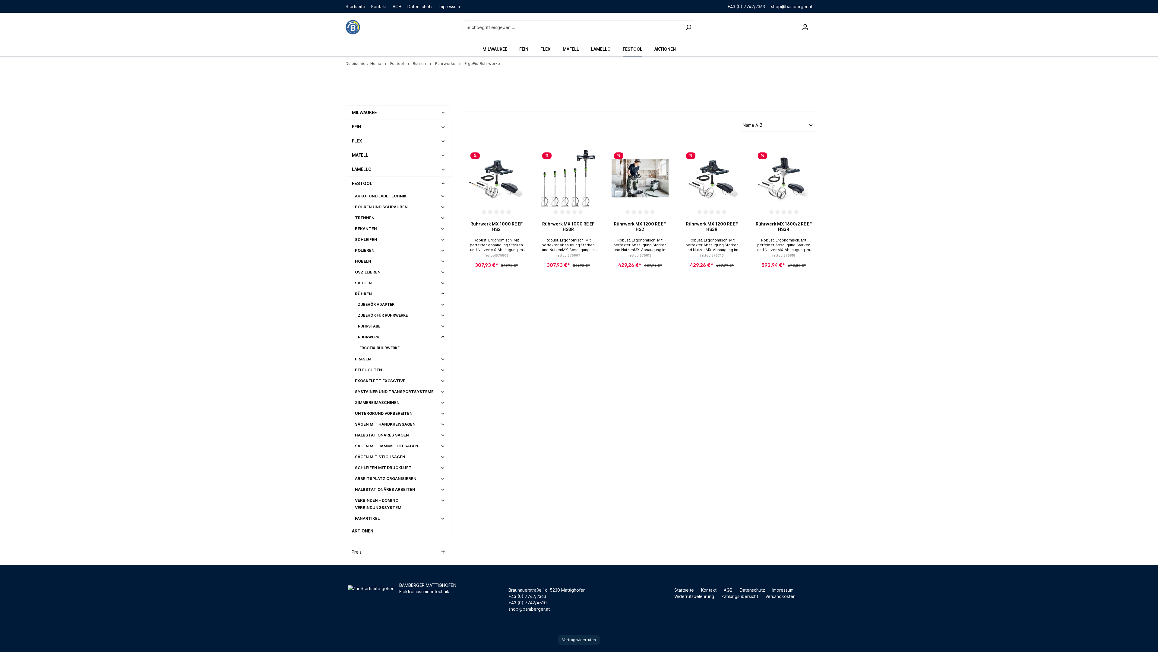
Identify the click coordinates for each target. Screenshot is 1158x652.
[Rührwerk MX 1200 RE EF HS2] (640, 178)
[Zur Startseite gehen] (353, 27)
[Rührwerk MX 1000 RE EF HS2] (496, 178)
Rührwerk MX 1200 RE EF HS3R (712, 226)
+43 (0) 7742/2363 (746, 6)
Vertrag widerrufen (579, 640)
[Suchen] (688, 27)
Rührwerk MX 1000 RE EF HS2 (496, 226)
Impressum (449, 6)
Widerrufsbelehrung (694, 596)
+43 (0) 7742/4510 (527, 602)
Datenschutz (420, 6)
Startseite (355, 6)
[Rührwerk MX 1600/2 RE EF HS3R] (783, 178)
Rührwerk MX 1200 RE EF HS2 (640, 226)
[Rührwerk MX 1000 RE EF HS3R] (568, 178)
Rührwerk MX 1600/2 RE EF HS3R (784, 226)
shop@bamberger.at (791, 6)
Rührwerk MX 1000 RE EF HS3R (568, 226)
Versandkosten (780, 596)
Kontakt (379, 6)
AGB (397, 6)
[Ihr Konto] (805, 27)
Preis (357, 552)
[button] (443, 112)
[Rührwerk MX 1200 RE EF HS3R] (712, 178)
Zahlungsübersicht (739, 596)
